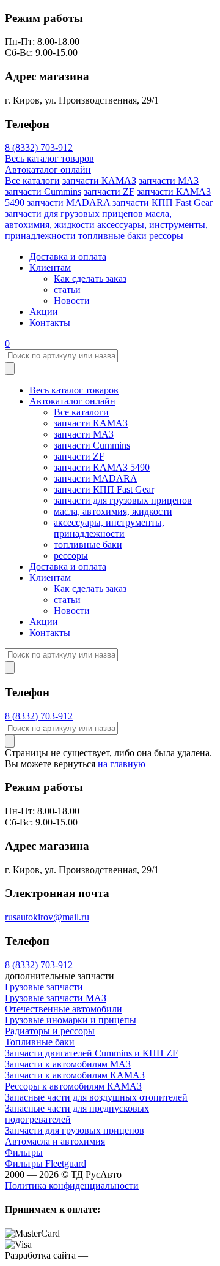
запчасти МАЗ (169, 180)
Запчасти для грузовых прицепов (74, 1130)
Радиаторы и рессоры (50, 1031)
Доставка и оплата (67, 256)
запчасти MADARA (68, 202)
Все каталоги (32, 180)
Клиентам (50, 267)
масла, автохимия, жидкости (88, 219)
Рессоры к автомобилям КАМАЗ (73, 1086)
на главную (121, 764)
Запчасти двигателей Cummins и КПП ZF (91, 1053)
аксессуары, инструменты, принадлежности (109, 528)
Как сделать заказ (90, 278)
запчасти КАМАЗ (99, 180)
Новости (72, 300)
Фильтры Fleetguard (45, 1163)
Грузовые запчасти (44, 987)
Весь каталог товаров (49, 158)
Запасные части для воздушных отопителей (96, 1097)
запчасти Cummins (43, 191)
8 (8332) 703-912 (39, 147)
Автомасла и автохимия (55, 1141)
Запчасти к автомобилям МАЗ (68, 1064)
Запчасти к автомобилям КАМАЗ (75, 1075)
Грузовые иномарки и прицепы (70, 1020)
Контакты (49, 322)
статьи (67, 289)
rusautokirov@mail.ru (47, 917)
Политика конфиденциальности (72, 1185)
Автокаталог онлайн (48, 169)
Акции (43, 311)
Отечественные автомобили (63, 1009)
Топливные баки (40, 1042)
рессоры (166, 235)
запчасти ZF (109, 191)
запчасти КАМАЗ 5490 (102, 467)
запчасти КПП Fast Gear (162, 202)
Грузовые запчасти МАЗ (55, 998)
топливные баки (112, 235)
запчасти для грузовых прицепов (74, 213)
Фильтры (24, 1152)
